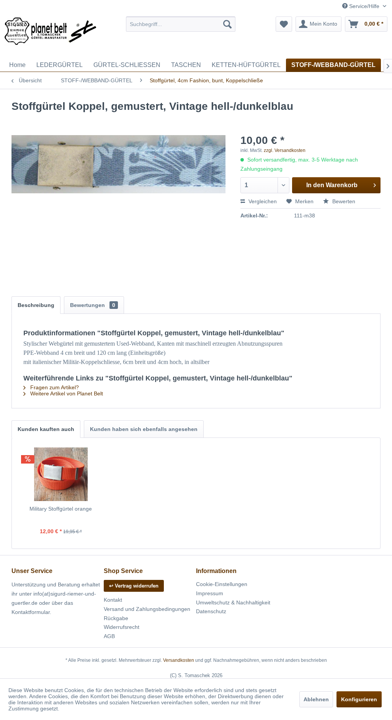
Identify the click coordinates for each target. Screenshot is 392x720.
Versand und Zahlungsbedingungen (147, 609)
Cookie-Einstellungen (221, 584)
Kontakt (113, 600)
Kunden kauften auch (46, 429)
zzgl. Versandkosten (284, 150)
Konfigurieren (359, 699)
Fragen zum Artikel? (54, 387)
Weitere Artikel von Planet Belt (66, 393)
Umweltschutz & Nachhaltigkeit (233, 602)
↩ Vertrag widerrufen (133, 586)
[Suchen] (227, 24)
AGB (109, 636)
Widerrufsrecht (121, 627)
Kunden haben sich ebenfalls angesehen (144, 429)
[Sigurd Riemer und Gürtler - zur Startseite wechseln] (50, 35)
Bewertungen (92, 305)
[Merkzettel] (284, 24)
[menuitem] (181, 24)
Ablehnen (316, 699)
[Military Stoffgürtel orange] (60, 474)
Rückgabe (116, 618)
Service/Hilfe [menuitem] (364, 6)
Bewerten (343, 201)
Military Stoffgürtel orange (60, 509)
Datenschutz (211, 611)
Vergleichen (262, 201)
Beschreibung (36, 305)
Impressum (209, 593)
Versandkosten (178, 660)
